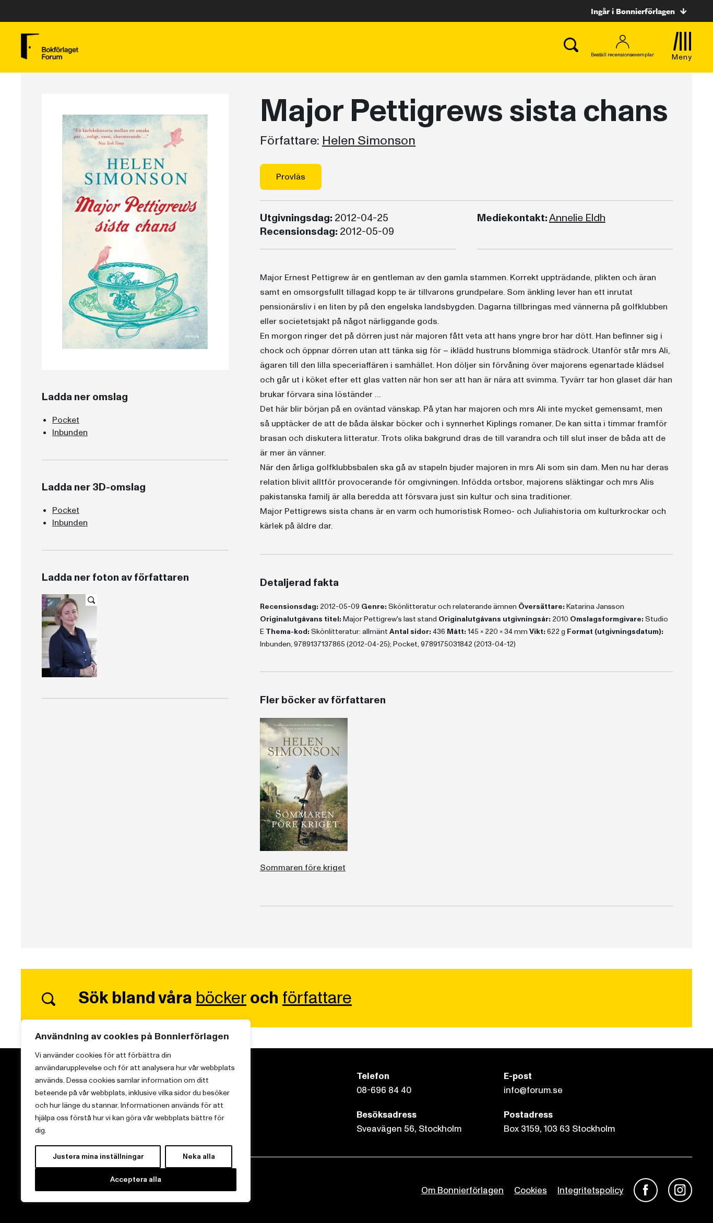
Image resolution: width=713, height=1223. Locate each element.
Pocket (65, 420)
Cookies (530, 1190)
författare (317, 998)
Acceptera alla (135, 1179)
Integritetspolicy (590, 1190)
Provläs (290, 177)
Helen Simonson (368, 141)
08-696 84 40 (383, 1090)
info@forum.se (533, 1090)
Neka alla (199, 1156)
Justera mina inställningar (98, 1156)
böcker (221, 998)
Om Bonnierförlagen (462, 1190)
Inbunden (70, 432)
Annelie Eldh (577, 218)
